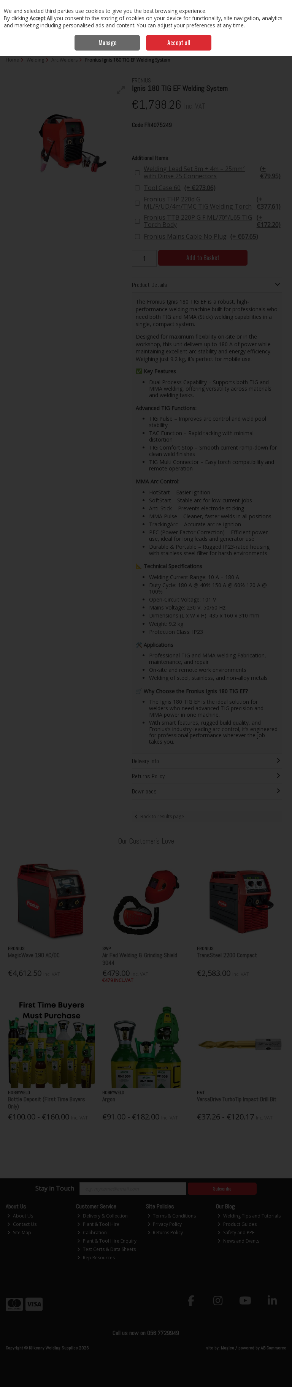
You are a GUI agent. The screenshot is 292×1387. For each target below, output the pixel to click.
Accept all (178, 42)
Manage (107, 42)
